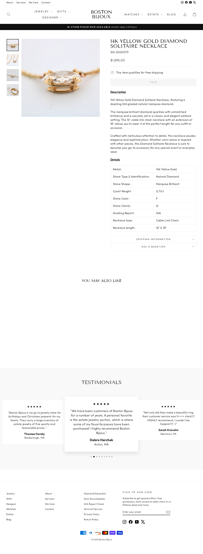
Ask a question (153, 246)
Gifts (62, 11)
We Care (33, 2)
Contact (45, 2)
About (9, 2)
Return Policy (91, 519)
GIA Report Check (94, 503)
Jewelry (42, 11)
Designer (50, 17)
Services (21, 2)
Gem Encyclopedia (94, 498)
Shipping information (153, 239)
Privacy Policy (91, 514)
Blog (171, 14)
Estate (154, 14)
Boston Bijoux (101, 14)
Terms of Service (93, 509)
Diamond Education (95, 493)
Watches (132, 14)
